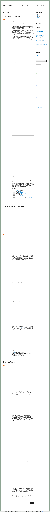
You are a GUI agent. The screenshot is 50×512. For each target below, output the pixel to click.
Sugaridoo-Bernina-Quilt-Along (43, 44)
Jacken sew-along (40, 35)
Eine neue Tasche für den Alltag (14, 206)
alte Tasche (14, 364)
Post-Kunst (39, 40)
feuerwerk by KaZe (23, 193)
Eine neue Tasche (9, 362)
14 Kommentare (4, 26)
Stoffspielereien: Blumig (11, 16)
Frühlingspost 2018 (44, 32)
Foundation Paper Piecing (39, 32)
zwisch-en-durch (25, 198)
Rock (43, 40)
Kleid (43, 35)
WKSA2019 (44, 48)
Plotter (44, 39)
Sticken (5, 23)
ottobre (39, 39)
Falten (40, 31)
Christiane (4, 235)
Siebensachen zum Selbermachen (24, 195)
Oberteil (37, 39)
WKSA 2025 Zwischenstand (39, 15)
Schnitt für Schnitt (7, 5)
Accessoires (4, 24)
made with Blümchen (20, 192)
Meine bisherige (24, 233)
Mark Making (44, 36)
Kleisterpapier (37, 36)
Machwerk (41, 36)
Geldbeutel (7, 24)
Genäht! (27, 5)
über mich (35, 5)
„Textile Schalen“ (17, 190)
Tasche (37, 45)
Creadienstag (42, 30)
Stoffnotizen (24, 194)
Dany (14, 352)
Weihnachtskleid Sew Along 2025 (40, 17)
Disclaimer (38, 5)
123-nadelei (20, 191)
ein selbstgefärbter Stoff (22, 327)
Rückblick (37, 41)
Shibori (44, 41)
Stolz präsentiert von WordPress (15, 508)
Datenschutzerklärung (44, 5)
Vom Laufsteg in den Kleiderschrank (42, 45)
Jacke (37, 35)
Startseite (23, 5)
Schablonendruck (41, 41)
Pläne (36, 40)
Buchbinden (37, 30)
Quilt (41, 40)
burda (40, 30)
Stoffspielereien (31, 5)
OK (42, 511)
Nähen (3, 23)
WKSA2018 (40, 48)
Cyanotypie (37, 31)
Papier (37, 54)
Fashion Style (42, 31)
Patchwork (42, 39)
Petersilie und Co (30, 197)
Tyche (22, 199)
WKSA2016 (37, 48)
